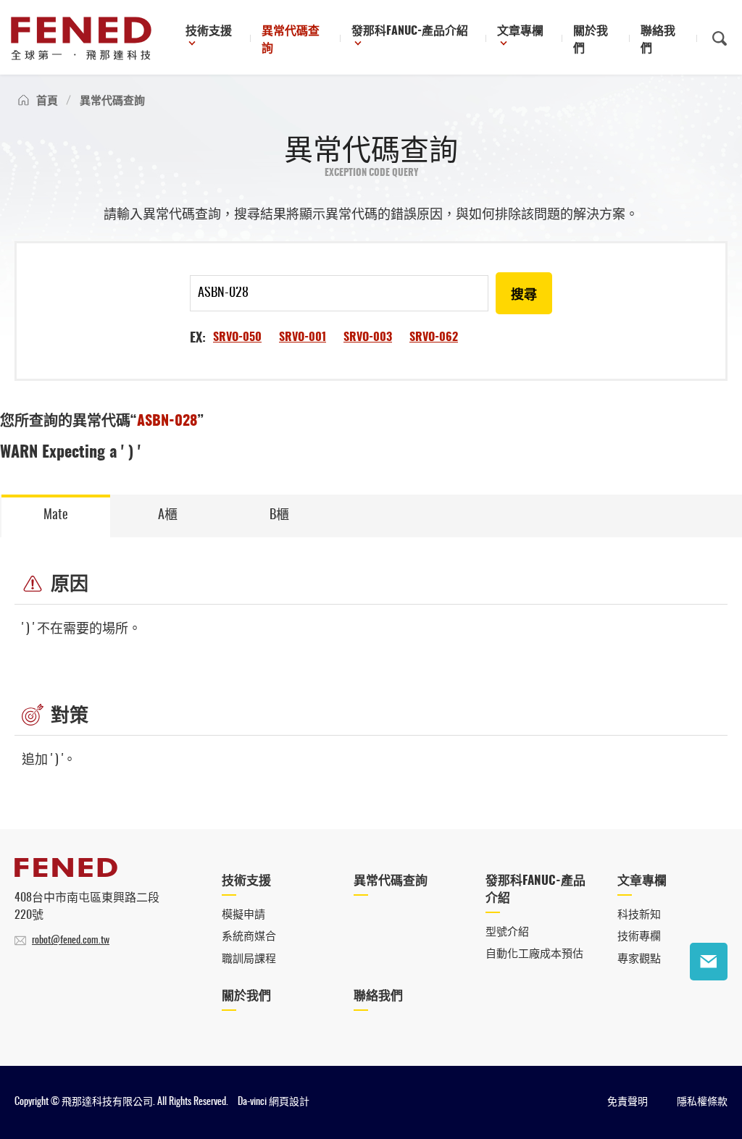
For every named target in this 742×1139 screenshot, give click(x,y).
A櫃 (168, 515)
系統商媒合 (249, 936)
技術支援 (209, 31)
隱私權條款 (702, 1102)
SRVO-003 (367, 337)
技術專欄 (639, 936)
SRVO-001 (302, 337)
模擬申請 (243, 914)
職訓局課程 (249, 959)
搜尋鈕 (719, 38)
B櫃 (279, 515)
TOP (709, 1006)
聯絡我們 (658, 39)
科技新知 (639, 914)
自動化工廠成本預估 (534, 954)
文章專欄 (520, 31)
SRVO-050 (237, 337)
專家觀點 (639, 959)
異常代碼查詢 (291, 39)
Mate (55, 515)
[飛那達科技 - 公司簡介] (65, 873)
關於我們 (590, 39)
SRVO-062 (433, 337)
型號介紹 (507, 932)
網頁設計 (289, 1102)
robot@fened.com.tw (70, 941)
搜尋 (524, 295)
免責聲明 (627, 1102)
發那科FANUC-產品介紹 (409, 31)
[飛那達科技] (81, 38)
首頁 (47, 101)
